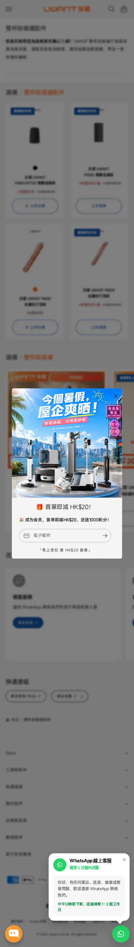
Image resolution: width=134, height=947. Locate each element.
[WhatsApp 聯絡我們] (121, 934)
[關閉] (116, 396)
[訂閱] (105, 535)
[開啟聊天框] (13, 934)
